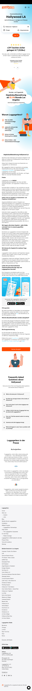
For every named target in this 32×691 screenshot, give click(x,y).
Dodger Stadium (6, 568)
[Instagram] (7, 675)
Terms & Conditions (7, 542)
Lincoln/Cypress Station (8, 578)
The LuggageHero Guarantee (10, 531)
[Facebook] (2, 675)
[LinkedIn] (11, 675)
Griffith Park (5, 559)
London (4, 629)
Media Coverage (7, 536)
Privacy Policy (5, 540)
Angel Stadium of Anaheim (8, 566)
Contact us (4, 672)
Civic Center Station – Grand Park (10, 589)
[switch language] (25, 7)
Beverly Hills (5, 601)
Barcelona (4, 625)
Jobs (4, 517)
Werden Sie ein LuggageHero (9, 521)
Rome (3, 636)
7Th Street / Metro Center (8, 557)
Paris (3, 633)
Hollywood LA (5, 603)
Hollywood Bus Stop (7, 616)
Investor (5, 515)
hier (17, 313)
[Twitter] (4, 675)
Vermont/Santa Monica (7, 555)
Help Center (5, 529)
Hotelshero (4, 523)
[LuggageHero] (8, 8)
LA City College (5, 614)
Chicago (4, 627)
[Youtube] (9, 675)
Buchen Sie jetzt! (16, 349)
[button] (29, 688)
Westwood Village (6, 597)
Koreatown (4, 610)
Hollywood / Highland (7, 591)
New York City (5, 631)
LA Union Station (6, 618)
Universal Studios (6, 599)
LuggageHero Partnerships (10, 527)
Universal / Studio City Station (9, 551)
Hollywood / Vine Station (8, 587)
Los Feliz (4, 593)
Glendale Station (6, 576)
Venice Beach (5, 605)
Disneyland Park (6, 562)
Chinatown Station (6, 582)
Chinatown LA (5, 612)
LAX (3, 553)
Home (3, 510)
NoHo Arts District (6, 595)
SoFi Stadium (5, 564)
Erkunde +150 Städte (7, 640)
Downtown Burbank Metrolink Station (11, 574)
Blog (3, 519)
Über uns (4, 513)
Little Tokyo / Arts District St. (9, 580)
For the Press (5, 533)
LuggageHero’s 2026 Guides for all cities (12, 538)
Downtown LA (5, 607)
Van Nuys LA (5, 570)
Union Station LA (6, 572)
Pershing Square (6, 584)
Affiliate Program (6, 525)
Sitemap (4, 544)
